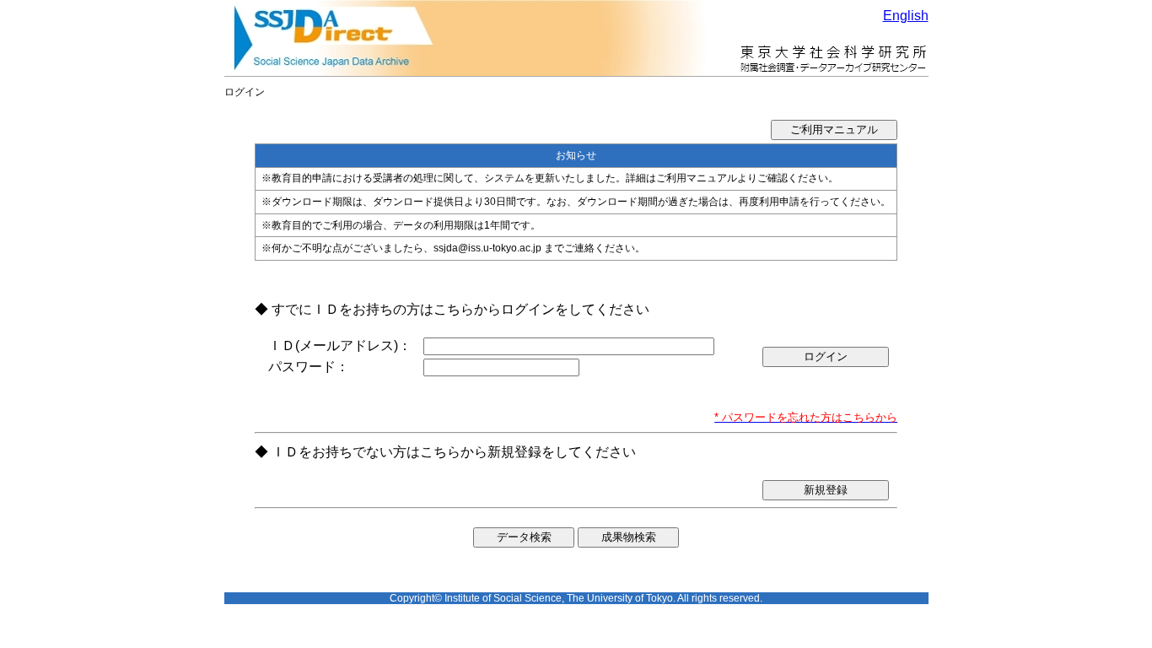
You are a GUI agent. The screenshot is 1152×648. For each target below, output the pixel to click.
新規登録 (826, 489)
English (906, 15)
